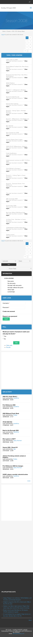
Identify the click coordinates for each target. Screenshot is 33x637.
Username (6, 303)
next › (30, 51)
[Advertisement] (16, 370)
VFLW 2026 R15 (7, 422)
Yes (5, 336)
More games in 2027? (9, 439)
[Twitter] (5, 2)
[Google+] (7, 2)
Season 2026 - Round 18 (10, 447)
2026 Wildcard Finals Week (11, 413)
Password (6, 307)
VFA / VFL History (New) (18, 31)
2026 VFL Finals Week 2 (10, 396)
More (30, 620)
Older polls (9, 345)
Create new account (9, 311)
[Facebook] (2, 2)
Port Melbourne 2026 (9, 405)
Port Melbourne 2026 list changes (13, 466)
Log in (3, 34)
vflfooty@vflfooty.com (18, 633)
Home (3, 31)
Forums (9, 31)
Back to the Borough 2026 (11, 430)
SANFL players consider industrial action (15, 474)
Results (8, 347)
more (28, 481)
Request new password (10, 316)
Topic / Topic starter (14, 55)
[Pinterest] (10, 2)
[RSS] (13, 2)
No (5, 339)
